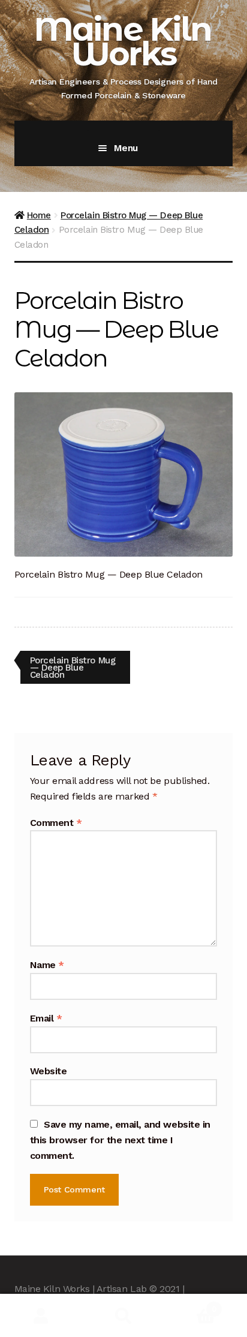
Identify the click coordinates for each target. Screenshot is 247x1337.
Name (47, 965)
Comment (56, 822)
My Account (41, 1315)
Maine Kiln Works (123, 41)
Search (123, 1315)
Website (48, 1071)
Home (39, 215)
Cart (190, 1305)
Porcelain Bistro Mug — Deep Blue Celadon (72, 667)
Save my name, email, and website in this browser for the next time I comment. (120, 1140)
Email (46, 1018)
